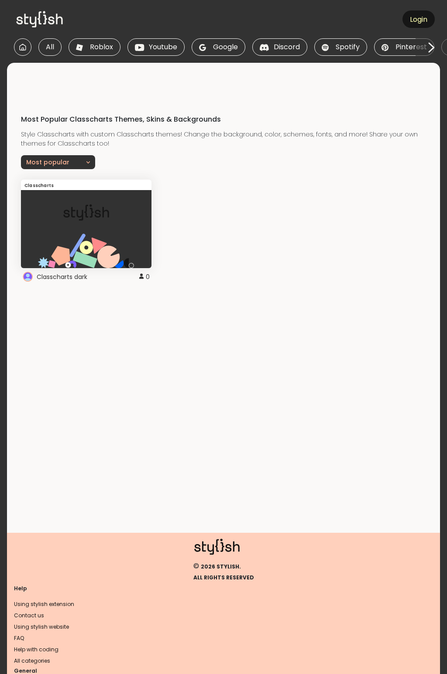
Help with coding (36, 649)
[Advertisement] (223, 82)
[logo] (55, 19)
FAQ (19, 638)
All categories (32, 660)
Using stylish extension (44, 604)
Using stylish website (41, 626)
